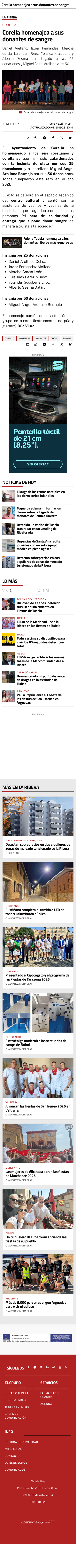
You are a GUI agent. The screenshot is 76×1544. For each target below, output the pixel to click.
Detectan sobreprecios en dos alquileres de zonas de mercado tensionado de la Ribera (39, 561)
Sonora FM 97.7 (15, 1400)
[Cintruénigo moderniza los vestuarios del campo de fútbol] (38, 1013)
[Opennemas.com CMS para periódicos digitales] (38, 1522)
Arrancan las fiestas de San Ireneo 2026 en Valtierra (37, 1108)
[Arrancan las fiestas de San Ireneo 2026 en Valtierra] (38, 1078)
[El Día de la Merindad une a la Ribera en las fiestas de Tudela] (8, 623)
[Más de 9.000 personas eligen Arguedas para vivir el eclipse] (38, 1274)
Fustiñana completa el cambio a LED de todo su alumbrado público (34, 912)
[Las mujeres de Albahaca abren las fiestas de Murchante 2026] (38, 1143)
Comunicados (15, 1469)
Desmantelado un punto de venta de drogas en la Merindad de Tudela (41, 680)
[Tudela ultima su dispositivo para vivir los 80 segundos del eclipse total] (8, 639)
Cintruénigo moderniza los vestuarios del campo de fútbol (36, 1043)
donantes (40, 338)
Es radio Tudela (16, 1393)
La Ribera (9, 17)
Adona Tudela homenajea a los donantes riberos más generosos (48, 240)
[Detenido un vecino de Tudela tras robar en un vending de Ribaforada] (8, 529)
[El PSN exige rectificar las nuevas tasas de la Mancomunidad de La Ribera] (8, 658)
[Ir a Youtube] (60, 1367)
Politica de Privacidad (21, 1442)
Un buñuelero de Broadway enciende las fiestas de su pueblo (35, 1239)
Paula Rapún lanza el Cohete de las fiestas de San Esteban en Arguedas (39, 698)
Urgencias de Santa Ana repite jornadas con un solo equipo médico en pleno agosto (38, 545)
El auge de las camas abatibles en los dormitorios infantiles (41, 493)
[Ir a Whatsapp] (53, 1367)
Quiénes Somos (16, 1462)
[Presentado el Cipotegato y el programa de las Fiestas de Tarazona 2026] (38, 947)
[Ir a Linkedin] (47, 1367)
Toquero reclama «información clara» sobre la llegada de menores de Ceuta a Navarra (39, 512)
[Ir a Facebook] (29, 1367)
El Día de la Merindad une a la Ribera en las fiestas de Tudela (38, 623)
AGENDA (46, 1403)
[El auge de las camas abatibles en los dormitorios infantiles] (8, 496)
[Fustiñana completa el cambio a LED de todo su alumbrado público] (38, 882)
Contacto (12, 1455)
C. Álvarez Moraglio (18, 918)
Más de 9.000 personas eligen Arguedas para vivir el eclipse (35, 1304)
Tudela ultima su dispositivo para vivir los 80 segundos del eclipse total (41, 642)
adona (54, 338)
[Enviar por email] (27, 138)
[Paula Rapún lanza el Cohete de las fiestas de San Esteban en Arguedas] (8, 696)
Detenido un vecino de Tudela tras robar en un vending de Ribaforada (38, 528)
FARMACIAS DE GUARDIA (50, 1395)
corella (9, 338)
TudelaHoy (11, 123)
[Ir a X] (41, 1367)
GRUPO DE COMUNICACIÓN (16, 1415)
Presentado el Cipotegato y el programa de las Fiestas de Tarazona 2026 (37, 977)
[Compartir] (35, 138)
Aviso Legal (13, 1448)
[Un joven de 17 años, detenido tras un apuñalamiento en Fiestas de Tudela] (8, 604)
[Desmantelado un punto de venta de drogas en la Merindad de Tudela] (8, 677)
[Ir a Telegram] (35, 1367)
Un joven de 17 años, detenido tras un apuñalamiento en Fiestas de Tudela (38, 606)
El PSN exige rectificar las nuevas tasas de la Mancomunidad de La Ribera (41, 660)
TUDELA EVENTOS (17, 1407)
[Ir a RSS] (66, 1367)
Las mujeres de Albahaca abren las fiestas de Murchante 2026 (37, 1173)
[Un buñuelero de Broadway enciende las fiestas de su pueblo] (38, 1209)
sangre (67, 338)
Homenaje (24, 338)
